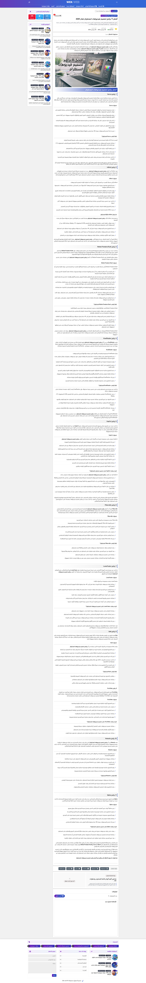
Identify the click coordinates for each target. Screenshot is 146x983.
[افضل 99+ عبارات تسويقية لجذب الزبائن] (47, 42)
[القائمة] (116, 2)
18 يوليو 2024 (102, 963)
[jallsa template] (83, 981)
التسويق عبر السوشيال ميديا (103, 11)
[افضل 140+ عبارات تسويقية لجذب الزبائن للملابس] (47, 64)
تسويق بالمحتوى (60, 6)
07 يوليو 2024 (34, 96)
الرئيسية (100, 6)
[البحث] (29, 2)
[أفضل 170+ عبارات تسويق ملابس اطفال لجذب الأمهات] (47, 98)
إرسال (54, 975)
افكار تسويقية (79, 6)
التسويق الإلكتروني (90, 6)
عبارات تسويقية (46, 6)
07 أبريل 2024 (34, 28)
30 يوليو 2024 (40, 73)
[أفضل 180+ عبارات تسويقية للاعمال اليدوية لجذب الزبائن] (47, 87)
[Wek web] (73, 3)
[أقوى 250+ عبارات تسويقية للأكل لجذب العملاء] (47, 76)
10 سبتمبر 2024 (34, 51)
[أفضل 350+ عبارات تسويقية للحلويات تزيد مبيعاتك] (47, 53)
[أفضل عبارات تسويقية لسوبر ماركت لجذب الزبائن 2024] (115, 965)
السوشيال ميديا (70, 6)
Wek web (64, 980)
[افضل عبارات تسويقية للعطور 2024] (47, 30)
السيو (52, 6)
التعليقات (57, 15)
